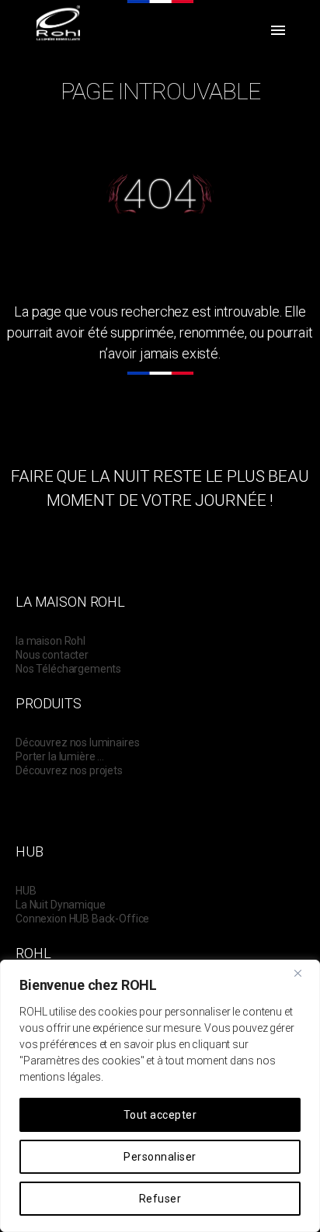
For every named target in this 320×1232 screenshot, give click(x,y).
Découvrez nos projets (69, 770)
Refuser (160, 1198)
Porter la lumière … (60, 756)
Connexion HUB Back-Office (82, 918)
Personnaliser (159, 1157)
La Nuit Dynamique (60, 904)
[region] (160, 1096)
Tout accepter (160, 1115)
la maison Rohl (50, 641)
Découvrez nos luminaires (77, 742)
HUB (26, 890)
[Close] (303, 973)
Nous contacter (52, 655)
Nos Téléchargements (68, 669)
